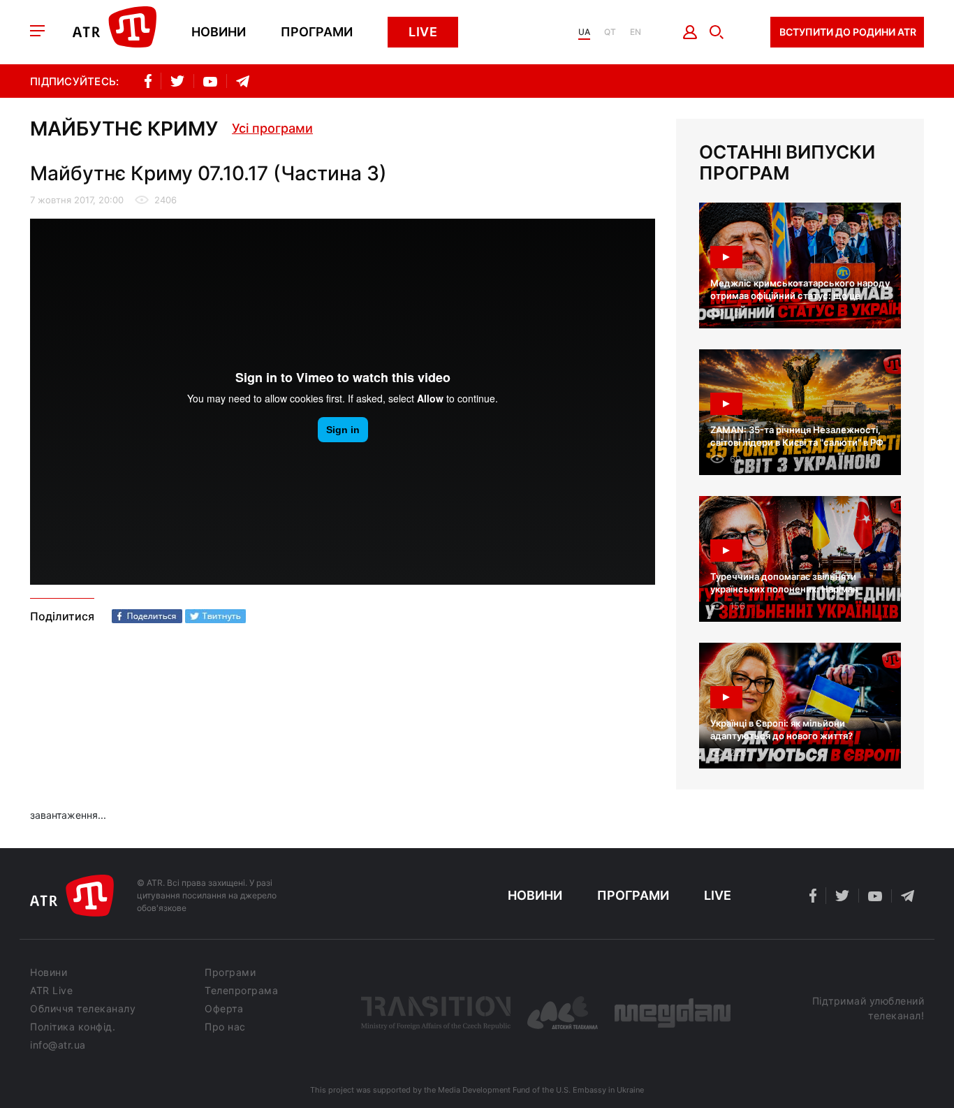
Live (423, 31)
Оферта (224, 1009)
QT (610, 32)
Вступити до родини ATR (847, 32)
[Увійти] (690, 32)
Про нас (225, 1027)
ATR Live (51, 991)
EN (635, 32)
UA (584, 32)
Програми (317, 32)
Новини (218, 32)
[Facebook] (147, 616)
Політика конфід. (72, 1027)
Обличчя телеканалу (82, 1009)
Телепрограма (241, 991)
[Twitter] (215, 616)
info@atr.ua (58, 1045)
